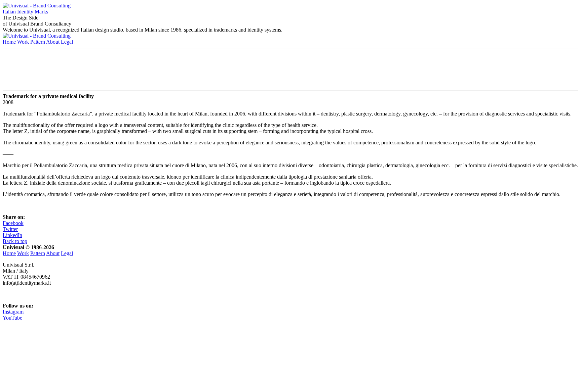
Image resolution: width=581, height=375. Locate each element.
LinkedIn (12, 235)
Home (9, 42)
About (53, 42)
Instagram (13, 312)
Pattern (37, 42)
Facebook (13, 223)
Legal (67, 42)
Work (23, 42)
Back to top (15, 241)
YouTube (12, 318)
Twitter (10, 229)
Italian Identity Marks (25, 11)
